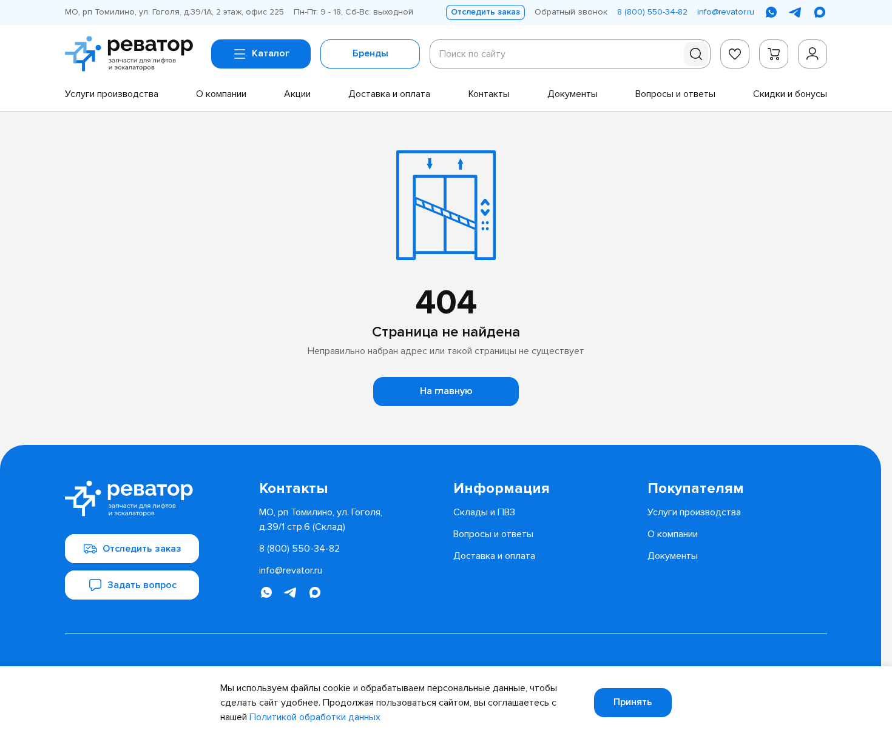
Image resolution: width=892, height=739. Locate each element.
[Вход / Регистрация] (812, 54)
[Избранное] (734, 54)
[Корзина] (773, 54)
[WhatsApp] (771, 12)
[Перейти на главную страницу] (133, 54)
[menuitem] (111, 93)
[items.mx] (820, 12)
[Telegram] (795, 12)
